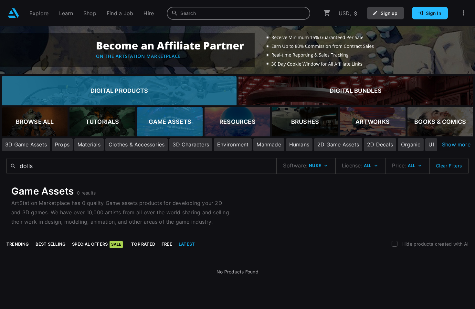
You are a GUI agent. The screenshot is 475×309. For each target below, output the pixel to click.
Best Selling (51, 244)
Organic (410, 144)
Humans (299, 144)
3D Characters (191, 144)
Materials (89, 144)
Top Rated (143, 244)
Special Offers (96, 244)
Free (167, 244)
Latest (187, 244)
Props (62, 144)
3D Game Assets (26, 144)
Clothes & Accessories (136, 144)
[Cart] (327, 13)
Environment (232, 144)
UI (431, 144)
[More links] (463, 13)
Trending (17, 244)
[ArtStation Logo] (13, 13)
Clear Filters (449, 165)
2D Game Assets (338, 144)
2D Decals (380, 144)
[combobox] (238, 13)
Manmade (269, 144)
